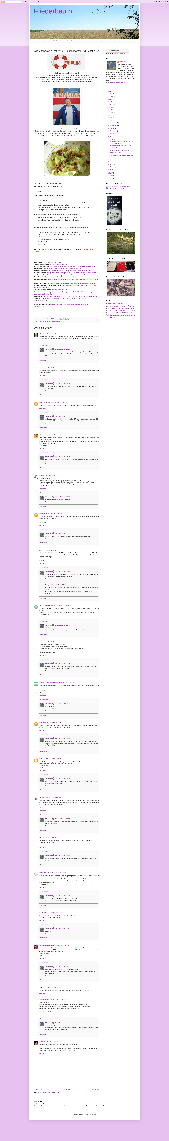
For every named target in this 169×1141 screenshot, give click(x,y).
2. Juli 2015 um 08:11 (61, 999)
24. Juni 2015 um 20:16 (63, 605)
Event (40, 321)
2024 (110, 96)
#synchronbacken (130, 304)
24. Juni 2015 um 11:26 (54, 435)
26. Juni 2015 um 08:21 (62, 928)
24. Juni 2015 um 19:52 (62, 571)
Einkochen (120, 308)
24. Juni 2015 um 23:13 (53, 759)
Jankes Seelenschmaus (47, 605)
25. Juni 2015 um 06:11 (56, 797)
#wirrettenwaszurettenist (75, 41)
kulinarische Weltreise (123, 315)
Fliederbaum (53, 11)
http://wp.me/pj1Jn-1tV (60, 264)
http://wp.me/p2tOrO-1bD (60, 290)
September (113, 131)
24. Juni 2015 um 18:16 (62, 383)
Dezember (113, 123)
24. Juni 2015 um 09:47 (53, 333)
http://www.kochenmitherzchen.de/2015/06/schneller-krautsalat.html (72, 266)
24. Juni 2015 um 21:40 (67, 682)
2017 (110, 115)
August (112, 134)
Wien (133, 313)
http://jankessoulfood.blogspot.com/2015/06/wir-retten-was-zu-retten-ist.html (71, 273)
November (113, 125)
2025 (110, 94)
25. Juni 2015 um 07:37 (50, 838)
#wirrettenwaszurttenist (112, 306)
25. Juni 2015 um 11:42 (62, 896)
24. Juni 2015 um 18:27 (53, 550)
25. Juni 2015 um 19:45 (62, 945)
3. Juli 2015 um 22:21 (52, 1042)
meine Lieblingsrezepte (115, 41)
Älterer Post (95, 1089)
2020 (110, 107)
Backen (131, 306)
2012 (110, 178)
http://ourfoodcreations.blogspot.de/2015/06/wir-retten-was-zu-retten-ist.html (72, 279)
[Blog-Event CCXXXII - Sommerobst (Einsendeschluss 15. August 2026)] (120, 188)
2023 (110, 99)
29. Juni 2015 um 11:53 (53, 987)
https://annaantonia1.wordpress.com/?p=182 (59, 277)
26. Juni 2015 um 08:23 (62, 855)
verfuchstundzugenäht (46, 945)
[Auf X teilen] (64, 319)
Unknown (42, 722)
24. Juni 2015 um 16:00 (52, 475)
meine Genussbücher (96, 41)
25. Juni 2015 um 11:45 (62, 625)
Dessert (114, 308)
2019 (110, 110)
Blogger (93, 1115)
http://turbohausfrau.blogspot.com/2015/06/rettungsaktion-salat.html (66, 275)
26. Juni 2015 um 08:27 (62, 778)
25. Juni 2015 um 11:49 (62, 663)
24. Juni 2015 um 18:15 (62, 416)
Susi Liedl (42, 333)
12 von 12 (123, 306)
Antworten (42, 341)
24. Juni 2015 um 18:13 (62, 533)
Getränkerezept (124, 310)
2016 (110, 118)
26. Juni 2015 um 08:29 (62, 738)
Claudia (41, 475)
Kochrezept (46, 321)
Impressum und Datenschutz (52, 41)
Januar (112, 169)
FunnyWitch (43, 513)
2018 (110, 112)
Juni (111, 139)
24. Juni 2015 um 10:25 (61, 402)
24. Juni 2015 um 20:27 (53, 642)
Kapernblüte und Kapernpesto (119, 150)
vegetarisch (56, 321)
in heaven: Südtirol (116, 153)
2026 (110, 91)
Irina (40, 838)
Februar (112, 167)
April (111, 161)
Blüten (108, 308)
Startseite (35, 41)
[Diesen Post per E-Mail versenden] (59, 319)
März (111, 164)
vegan (133, 315)
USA (51, 321)
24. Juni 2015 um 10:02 (53, 368)
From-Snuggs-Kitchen (46, 402)
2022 (110, 102)
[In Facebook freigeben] (66, 319)
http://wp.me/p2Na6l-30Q (52, 262)
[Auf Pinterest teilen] (68, 319)
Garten (127, 308)
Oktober (112, 128)
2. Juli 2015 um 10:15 (62, 1023)
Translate (122, 54)
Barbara (42, 1042)
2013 (110, 176)
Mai (111, 159)
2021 (110, 104)
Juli (111, 136)
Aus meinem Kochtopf (46, 999)
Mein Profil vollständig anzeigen (116, 83)
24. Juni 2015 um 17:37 (55, 513)
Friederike (48, 349)
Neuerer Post (38, 1089)
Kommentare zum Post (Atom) (51, 1092)
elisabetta (42, 435)
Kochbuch (110, 313)
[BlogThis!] (61, 319)
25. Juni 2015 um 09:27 (61, 872)
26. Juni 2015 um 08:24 (62, 819)
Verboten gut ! (44, 797)
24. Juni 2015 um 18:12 (62, 497)
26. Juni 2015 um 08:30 (62, 704)
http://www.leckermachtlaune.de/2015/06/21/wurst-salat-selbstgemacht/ (71, 283)
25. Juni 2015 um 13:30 (54, 912)
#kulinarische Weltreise (114, 304)
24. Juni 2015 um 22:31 (53, 722)
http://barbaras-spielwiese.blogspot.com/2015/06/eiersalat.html (69, 271)
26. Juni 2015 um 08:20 (62, 966)
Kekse (133, 310)
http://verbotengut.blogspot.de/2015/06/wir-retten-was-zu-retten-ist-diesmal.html (70, 296)
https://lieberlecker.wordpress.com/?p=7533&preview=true (62, 268)
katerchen (42, 912)
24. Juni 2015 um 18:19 (62, 349)
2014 (110, 173)
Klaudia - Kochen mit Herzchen (49, 682)
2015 (110, 120)
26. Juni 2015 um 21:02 (58, 585)
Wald (128, 313)
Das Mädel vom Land (46, 872)
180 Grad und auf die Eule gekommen (122, 155)
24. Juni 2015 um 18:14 (62, 456)
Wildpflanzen (111, 315)
